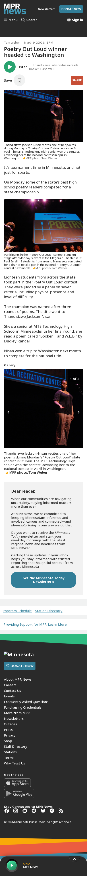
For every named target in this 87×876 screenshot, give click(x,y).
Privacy (9, 735)
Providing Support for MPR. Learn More (35, 624)
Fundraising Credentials (22, 707)
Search (31, 19)
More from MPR (17, 713)
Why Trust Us (14, 763)
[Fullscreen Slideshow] (9, 378)
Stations (10, 752)
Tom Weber (12, 42)
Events (9, 696)
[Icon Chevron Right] (78, 412)
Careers (10, 685)
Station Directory (48, 611)
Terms (9, 757)
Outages (10, 724)
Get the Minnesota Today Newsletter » (43, 580)
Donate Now (71, 9)
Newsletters (14, 718)
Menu (13, 19)
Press (8, 729)
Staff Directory (15, 746)
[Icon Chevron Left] (8, 412)
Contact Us (12, 690)
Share (77, 80)
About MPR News (17, 679)
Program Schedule (17, 611)
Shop (8, 741)
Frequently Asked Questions (26, 701)
